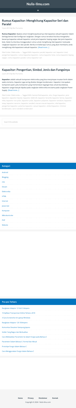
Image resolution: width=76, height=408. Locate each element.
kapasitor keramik (45, 98)
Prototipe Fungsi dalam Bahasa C (14, 346)
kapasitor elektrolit (30, 98)
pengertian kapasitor (10, 55)
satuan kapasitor (39, 106)
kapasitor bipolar (16, 98)
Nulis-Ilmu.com (38, 4)
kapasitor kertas (58, 98)
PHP (3, 220)
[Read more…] (43, 47)
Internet (5, 201)
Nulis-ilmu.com (45, 402)
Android (5, 172)
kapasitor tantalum (56, 100)
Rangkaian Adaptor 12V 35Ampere (15, 323)
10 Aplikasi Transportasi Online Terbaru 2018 (18, 313)
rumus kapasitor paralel (17, 58)
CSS (3, 182)
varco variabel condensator (22, 109)
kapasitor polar (27, 100)
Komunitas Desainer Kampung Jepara (16, 327)
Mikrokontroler (7, 215)
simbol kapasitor (53, 106)
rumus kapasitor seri (34, 58)
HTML (4, 196)
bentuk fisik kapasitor (40, 95)
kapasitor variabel (28, 103)
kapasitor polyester (41, 100)
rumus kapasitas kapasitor (28, 55)
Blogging (5, 177)
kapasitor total (62, 52)
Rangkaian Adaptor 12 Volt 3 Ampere (15, 308)
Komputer (6, 211)
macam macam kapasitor (44, 103)
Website (5, 225)
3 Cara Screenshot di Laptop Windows (16, 318)
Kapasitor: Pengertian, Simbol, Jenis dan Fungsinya (36, 69)
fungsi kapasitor (59, 95)
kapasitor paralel (38, 52)
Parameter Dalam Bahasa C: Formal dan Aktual (19, 342)
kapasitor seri (51, 52)
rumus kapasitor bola (47, 55)
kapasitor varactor (13, 103)
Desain (4, 187)
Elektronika (15, 52)
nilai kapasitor (60, 103)
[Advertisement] (38, 145)
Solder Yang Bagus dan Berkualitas (15, 332)
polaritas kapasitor (25, 106)
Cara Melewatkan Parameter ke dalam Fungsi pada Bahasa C (24, 337)
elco (50, 95)
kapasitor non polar (13, 100)
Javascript (5, 206)
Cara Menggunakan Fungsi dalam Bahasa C (18, 351)
